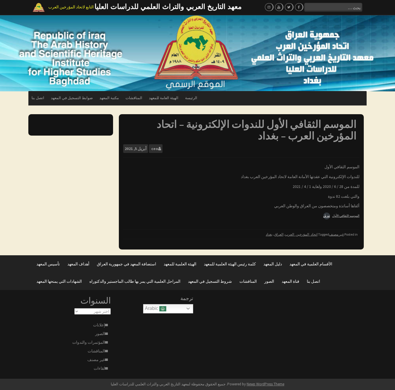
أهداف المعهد (78, 264)
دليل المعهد (272, 264)
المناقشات (133, 97)
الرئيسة (191, 97)
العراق (278, 234)
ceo (154, 148)
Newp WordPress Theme (265, 384)
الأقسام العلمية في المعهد (310, 264)
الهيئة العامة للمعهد (163, 97)
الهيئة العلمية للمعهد (180, 264)
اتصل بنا (38, 97)
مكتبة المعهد (109, 97)
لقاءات (99, 368)
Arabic (152, 308)
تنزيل (326, 216)
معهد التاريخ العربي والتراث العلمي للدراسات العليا (168, 6)
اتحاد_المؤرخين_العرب (301, 234)
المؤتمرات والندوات (88, 342)
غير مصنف (336, 234)
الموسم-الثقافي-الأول (345, 216)
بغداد (269, 234)
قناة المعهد (290, 281)
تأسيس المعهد (48, 264)
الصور (269, 281)
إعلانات (99, 325)
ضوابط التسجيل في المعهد (72, 97)
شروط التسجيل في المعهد (210, 281)
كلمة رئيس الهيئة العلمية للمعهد (230, 264)
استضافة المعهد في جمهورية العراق (126, 264)
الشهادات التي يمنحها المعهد (59, 281)
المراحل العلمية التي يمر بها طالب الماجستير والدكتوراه (134, 281)
